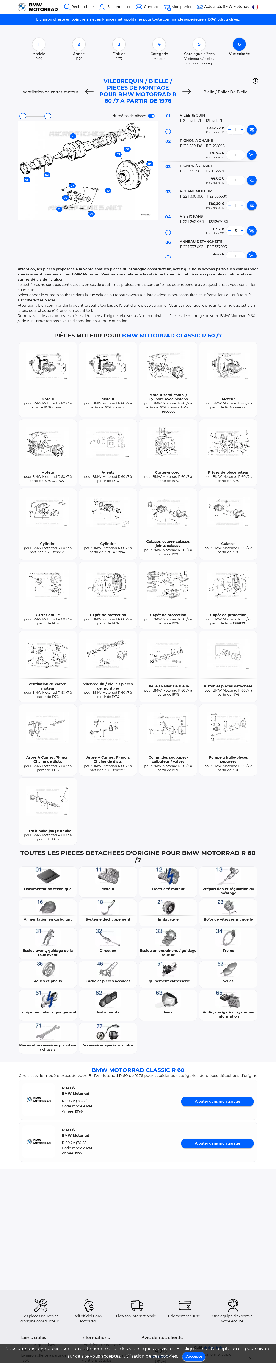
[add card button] (252, 130)
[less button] (229, 130)
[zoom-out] (22, 116)
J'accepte (193, 1356)
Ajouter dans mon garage (217, 1101)
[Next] (186, 92)
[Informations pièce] (168, 132)
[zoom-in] (47, 116)
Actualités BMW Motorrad (226, 7)
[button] (255, 80)
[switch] (151, 116)
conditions (231, 19)
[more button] (242, 130)
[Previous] (89, 92)
